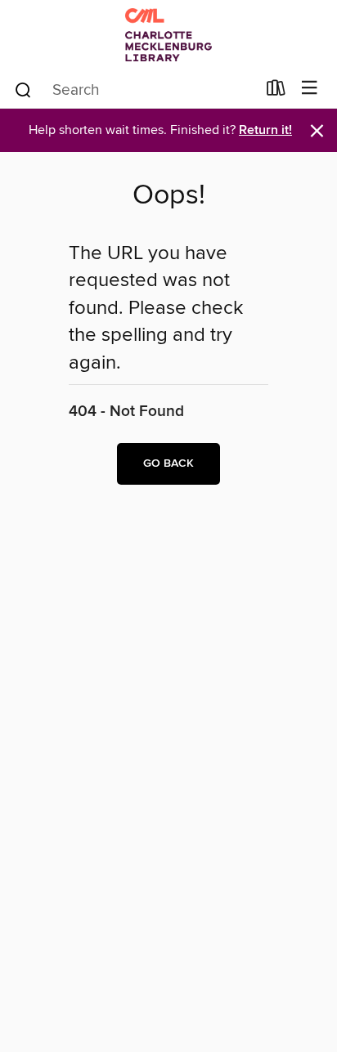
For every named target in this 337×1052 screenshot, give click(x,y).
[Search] (23, 89)
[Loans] (276, 91)
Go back (168, 463)
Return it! (265, 130)
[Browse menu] (309, 89)
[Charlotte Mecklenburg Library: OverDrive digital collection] (168, 34)
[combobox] (134, 90)
